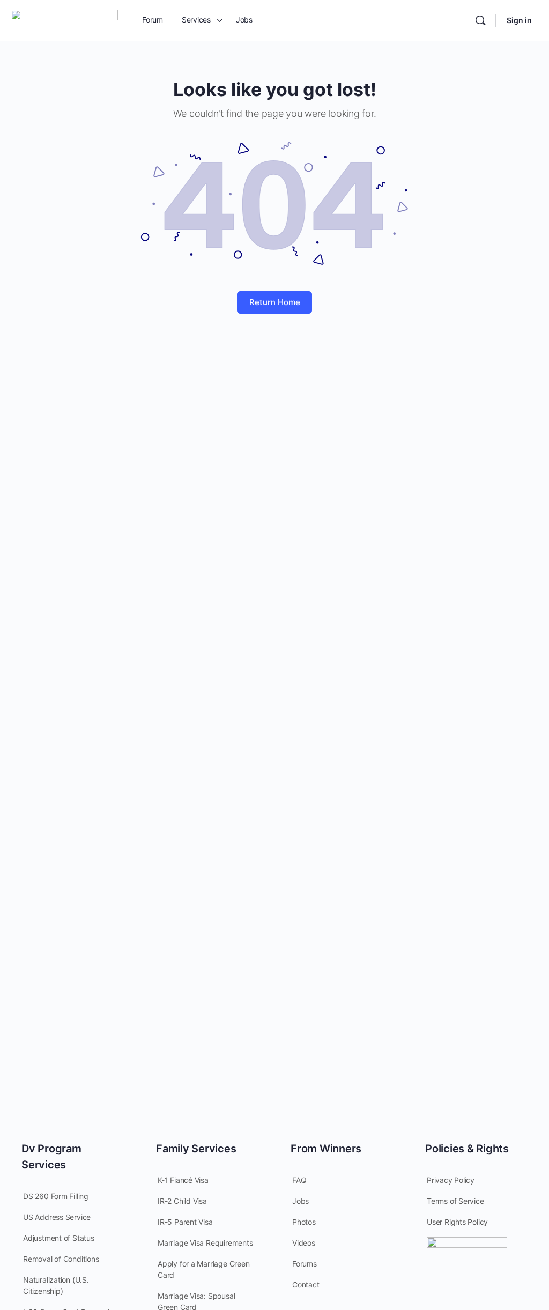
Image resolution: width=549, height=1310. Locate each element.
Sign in (519, 20)
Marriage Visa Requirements (205, 1242)
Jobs (300, 1200)
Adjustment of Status (58, 1237)
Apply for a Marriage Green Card (204, 1269)
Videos (303, 1242)
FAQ (299, 1180)
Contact (306, 1284)
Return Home (274, 302)
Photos (304, 1221)
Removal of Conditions (61, 1258)
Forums (304, 1263)
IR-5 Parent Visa (185, 1221)
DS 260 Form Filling (55, 1196)
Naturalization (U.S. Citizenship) (56, 1285)
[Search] (480, 20)
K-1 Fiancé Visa (183, 1180)
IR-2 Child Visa (182, 1200)
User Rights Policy (457, 1221)
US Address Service (57, 1217)
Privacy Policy (450, 1180)
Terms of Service (455, 1200)
